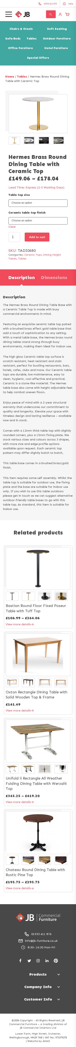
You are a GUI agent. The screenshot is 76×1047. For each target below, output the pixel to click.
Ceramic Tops (33, 254)
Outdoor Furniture (57, 38)
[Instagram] (38, 960)
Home (9, 76)
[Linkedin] (47, 960)
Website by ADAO (38, 1041)
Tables (32, 38)
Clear (12, 227)
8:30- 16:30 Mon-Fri (41, 947)
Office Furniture (20, 48)
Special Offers (38, 58)
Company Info (38, 986)
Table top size (19, 195)
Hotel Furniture (56, 48)
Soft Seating (57, 29)
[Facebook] (20, 960)
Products (38, 974)
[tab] (21, 277)
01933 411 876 (41, 934)
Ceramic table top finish (27, 212)
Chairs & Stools (21, 29)
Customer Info (38, 999)
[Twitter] (29, 960)
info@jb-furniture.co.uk (41, 941)
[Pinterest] (56, 960)
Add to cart (37, 237)
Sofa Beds (12, 38)
